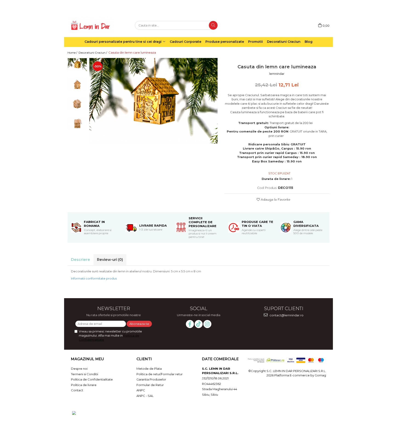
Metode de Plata (149, 368)
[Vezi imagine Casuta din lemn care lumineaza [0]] (77, 64)
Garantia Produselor (151, 379)
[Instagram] (207, 324)
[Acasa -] (90, 25)
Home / (73, 52)
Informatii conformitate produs (94, 278)
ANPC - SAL (144, 396)
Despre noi (79, 368)
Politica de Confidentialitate (92, 379)
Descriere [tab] (80, 259)
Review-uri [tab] (110, 259)
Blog (308, 42)
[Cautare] (213, 25)
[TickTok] (199, 324)
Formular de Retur (150, 385)
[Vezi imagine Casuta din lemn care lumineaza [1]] (77, 84)
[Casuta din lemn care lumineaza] (153, 100)
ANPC (140, 390)
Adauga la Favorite (275, 199)
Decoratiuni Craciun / (93, 52)
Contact (77, 390)
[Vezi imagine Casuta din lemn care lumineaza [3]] (77, 123)
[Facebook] (190, 324)
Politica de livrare (83, 385)
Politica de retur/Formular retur (159, 374)
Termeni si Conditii (84, 374)
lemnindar (276, 73)
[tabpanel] (153, 100)
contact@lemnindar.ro (286, 315)
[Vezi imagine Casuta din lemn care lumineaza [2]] (77, 103)
